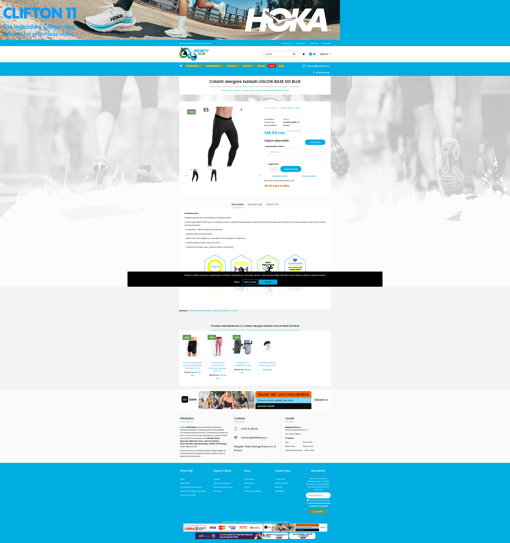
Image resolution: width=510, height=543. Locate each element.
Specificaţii (255, 204)
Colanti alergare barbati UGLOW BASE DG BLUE (269, 90)
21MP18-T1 (226, 310)
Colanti (245, 90)
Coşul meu (313, 43)
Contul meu (287, 43)
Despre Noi (185, 483)
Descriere (237, 204)
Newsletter (279, 491)
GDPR (182, 479)
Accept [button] (268, 282)
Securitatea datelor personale (193, 491)
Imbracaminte (234, 90)
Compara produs (309, 176)
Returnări (217, 491)
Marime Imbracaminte (274, 146)
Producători (249, 479)
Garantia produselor (222, 483)
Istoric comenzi (281, 483)
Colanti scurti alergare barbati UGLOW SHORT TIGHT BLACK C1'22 (192, 365)
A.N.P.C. (247, 487)
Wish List (278, 487)
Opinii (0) (272, 204)
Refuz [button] (237, 282)
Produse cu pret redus (223, 487)
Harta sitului (249, 483)
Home (223, 90)
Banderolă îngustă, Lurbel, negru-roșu (267, 364)
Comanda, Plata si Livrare (191, 487)
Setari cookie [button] (250, 282)
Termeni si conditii (188, 495)
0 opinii (282, 108)
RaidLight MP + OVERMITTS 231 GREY (242, 364)
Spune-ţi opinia (294, 108)
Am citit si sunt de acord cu (318, 503)
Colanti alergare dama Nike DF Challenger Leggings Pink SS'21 (217, 366)
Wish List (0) (300, 43)
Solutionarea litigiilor (253, 491)
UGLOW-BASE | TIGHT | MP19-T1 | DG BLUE (205, 310)
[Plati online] (223, 531)
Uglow (286, 119)
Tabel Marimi (315, 142)
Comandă (326, 43)
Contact (216, 479)
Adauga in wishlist (279, 176)
